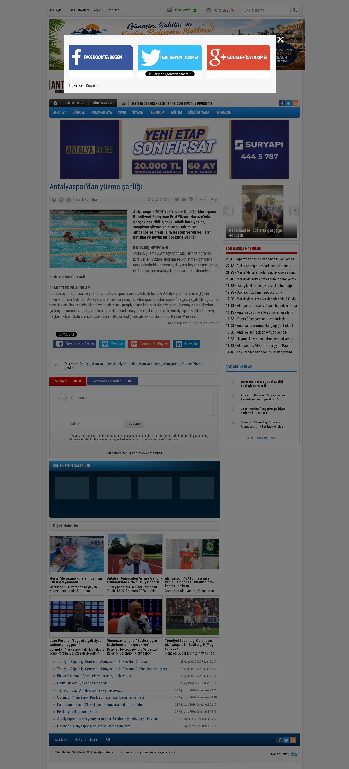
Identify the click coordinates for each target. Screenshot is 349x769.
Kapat (280, 39)
